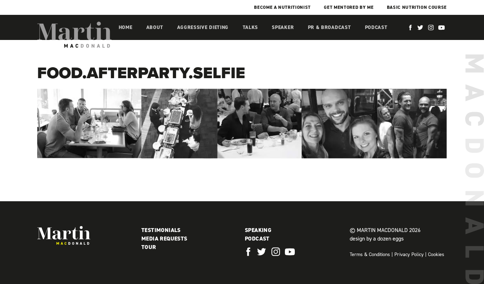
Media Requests (164, 238)
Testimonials (161, 230)
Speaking (258, 230)
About (154, 27)
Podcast (376, 27)
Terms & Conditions (370, 254)
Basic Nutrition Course (417, 7)
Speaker (283, 27)
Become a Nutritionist (282, 7)
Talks (250, 27)
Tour (148, 247)
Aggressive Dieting (203, 27)
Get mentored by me (348, 7)
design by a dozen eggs (377, 238)
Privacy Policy (409, 254)
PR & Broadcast (329, 27)
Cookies (436, 254)
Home (126, 27)
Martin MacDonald (74, 35)
